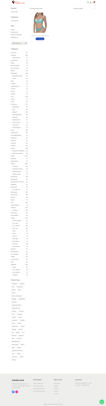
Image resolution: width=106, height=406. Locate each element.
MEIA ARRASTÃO (16, 341)
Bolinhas (13, 70)
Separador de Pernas (17, 350)
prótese (19, 347)
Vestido (21, 356)
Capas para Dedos (16, 305)
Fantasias (13, 145)
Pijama (22, 344)
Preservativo (14, 213)
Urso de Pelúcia (14, 259)
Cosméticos (14, 104)
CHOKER (13, 94)
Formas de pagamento (39, 391)
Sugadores (15, 275)
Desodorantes (14, 132)
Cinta (12, 96)
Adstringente (16, 107)
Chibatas (14, 311)
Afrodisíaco (15, 283)
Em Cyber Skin (16, 189)
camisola (14, 302)
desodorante (15, 326)
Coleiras (14, 317)
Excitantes (15, 117)
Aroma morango (17, 220)
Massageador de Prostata (17, 182)
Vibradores (13, 264)
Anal (14, 109)
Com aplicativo (16, 269)
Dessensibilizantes (17, 114)
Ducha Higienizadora (16, 135)
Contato (56, 393)
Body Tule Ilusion (15, 68)
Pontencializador (15, 205)
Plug (12, 202)
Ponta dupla (16, 241)
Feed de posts (14, 32)
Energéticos (14, 138)
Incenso (20, 329)
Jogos (14, 78)
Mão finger (15, 238)
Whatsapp (40, 39)
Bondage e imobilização (19, 151)
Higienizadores (14, 161)
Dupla (14, 231)
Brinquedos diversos (17, 76)
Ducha (22, 326)
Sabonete (13, 249)
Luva (23, 332)
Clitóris (14, 267)
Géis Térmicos (16, 122)
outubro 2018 (14, 12)
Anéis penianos (16, 58)
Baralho (13, 63)
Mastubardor (14, 187)
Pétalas (12, 200)
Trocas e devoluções (38, 386)
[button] (102, 402)
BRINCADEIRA (22, 299)
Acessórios (13, 55)
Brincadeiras (14, 73)
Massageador (14, 179)
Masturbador (14, 192)
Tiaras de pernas (17, 171)
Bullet (12, 81)
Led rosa (15, 236)
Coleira (12, 99)
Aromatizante (14, 60)
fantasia (14, 329)
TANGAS (13, 256)
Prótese (13, 218)
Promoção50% (14, 215)
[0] (93, 2)
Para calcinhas (16, 272)
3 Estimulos (13, 52)
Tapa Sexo (14, 356)
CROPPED (22, 320)
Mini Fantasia (14, 194)
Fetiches (13, 148)
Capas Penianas (15, 86)
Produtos (56, 391)
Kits (13, 332)
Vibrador (14, 360)
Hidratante (13, 158)
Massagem (13, 184)
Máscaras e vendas (17, 153)
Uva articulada (16, 246)
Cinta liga (19, 314)
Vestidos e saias (17, 174)
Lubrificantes (16, 125)
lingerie (18, 332)
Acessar (13, 29)
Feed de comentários (16, 34)
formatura (15, 210)
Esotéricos (13, 140)
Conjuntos (15, 166)
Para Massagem (17, 127)
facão (14, 233)
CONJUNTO (14, 320)
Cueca (12, 130)
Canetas (13, 83)
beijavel (14, 290)
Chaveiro (13, 89)
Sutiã (13, 353)
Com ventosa (16, 225)
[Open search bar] (88, 2)
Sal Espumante (14, 251)
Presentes (13, 207)
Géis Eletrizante (16, 120)
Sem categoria (14, 254)
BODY (19, 290)
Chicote (13, 91)
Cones (12, 101)
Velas (12, 262)
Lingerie (13, 163)
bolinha (14, 293)
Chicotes (21, 311)
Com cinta (15, 223)
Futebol (13, 156)
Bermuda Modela (15, 65)
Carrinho (56, 388)
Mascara (21, 335)
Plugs (13, 347)
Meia (13, 338)
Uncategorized (14, 20)
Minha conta (57, 383)
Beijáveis (15, 112)
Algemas (22, 283)
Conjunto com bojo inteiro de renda (40, 35)
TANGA (18, 353)
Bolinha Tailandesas (17, 296)
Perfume (13, 197)
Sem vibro (15, 244)
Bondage (14, 299)
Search (26, 43)
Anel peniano (20, 287)
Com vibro (15, 228)
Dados (19, 323)
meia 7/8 (19, 338)
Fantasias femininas (18, 169)
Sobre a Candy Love (38, 383)
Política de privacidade (38, 388)
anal (13, 287)
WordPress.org (14, 37)
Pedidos (56, 386)
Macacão (14, 335)
